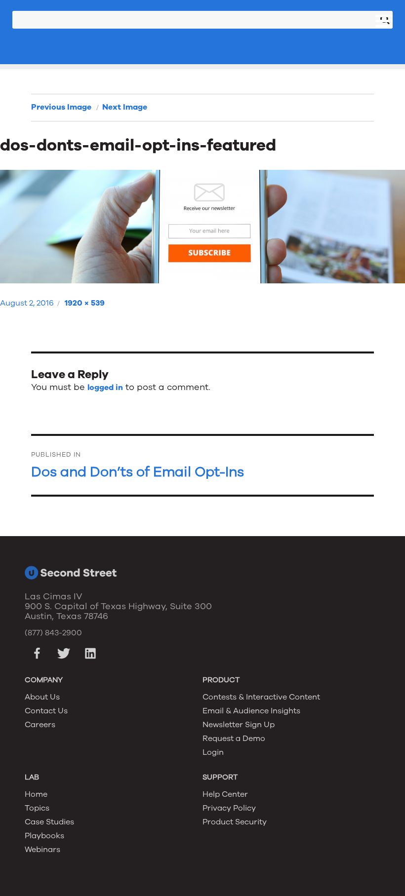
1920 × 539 (85, 303)
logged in (105, 387)
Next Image (124, 107)
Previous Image (61, 107)
